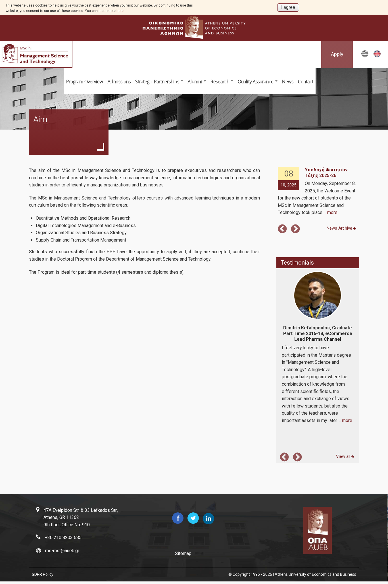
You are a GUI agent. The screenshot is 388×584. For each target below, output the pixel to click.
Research (220, 81)
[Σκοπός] (365, 56)
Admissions (119, 81)
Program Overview (84, 81)
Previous (282, 229)
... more (330, 212)
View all (343, 456)
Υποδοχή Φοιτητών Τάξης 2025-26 (326, 172)
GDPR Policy (42, 574)
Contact (305, 81)
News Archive (340, 228)
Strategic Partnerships (157, 81)
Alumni (195, 81)
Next (295, 229)
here (120, 11)
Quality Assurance (256, 81)
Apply (337, 54)
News (287, 81)
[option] (317, 191)
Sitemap (183, 553)
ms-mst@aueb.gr (62, 550)
